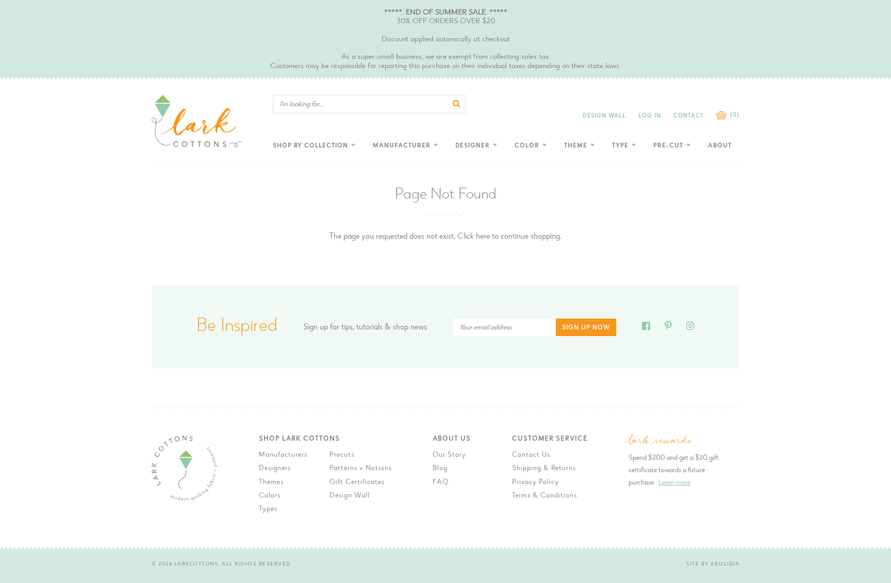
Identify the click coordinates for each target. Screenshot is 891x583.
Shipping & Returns (544, 468)
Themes (271, 482)
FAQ (441, 482)
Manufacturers (283, 455)
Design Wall (604, 116)
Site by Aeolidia (712, 564)
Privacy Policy (535, 482)
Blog (440, 468)
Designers (275, 468)
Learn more (674, 483)
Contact (688, 116)
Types (268, 509)
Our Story (449, 455)
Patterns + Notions (360, 468)
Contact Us (531, 455)
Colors (269, 495)
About (720, 146)
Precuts (341, 455)
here (483, 236)
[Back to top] (771, 446)
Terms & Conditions (544, 495)
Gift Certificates (357, 482)
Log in (649, 116)
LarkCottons (196, 564)
